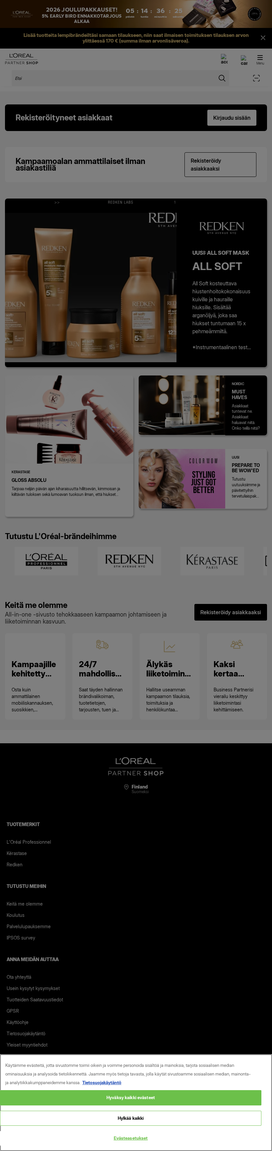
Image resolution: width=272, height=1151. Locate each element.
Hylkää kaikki (131, 1118)
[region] (136, 1102)
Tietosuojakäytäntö (101, 1082)
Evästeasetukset (131, 1138)
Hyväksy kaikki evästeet (130, 1097)
